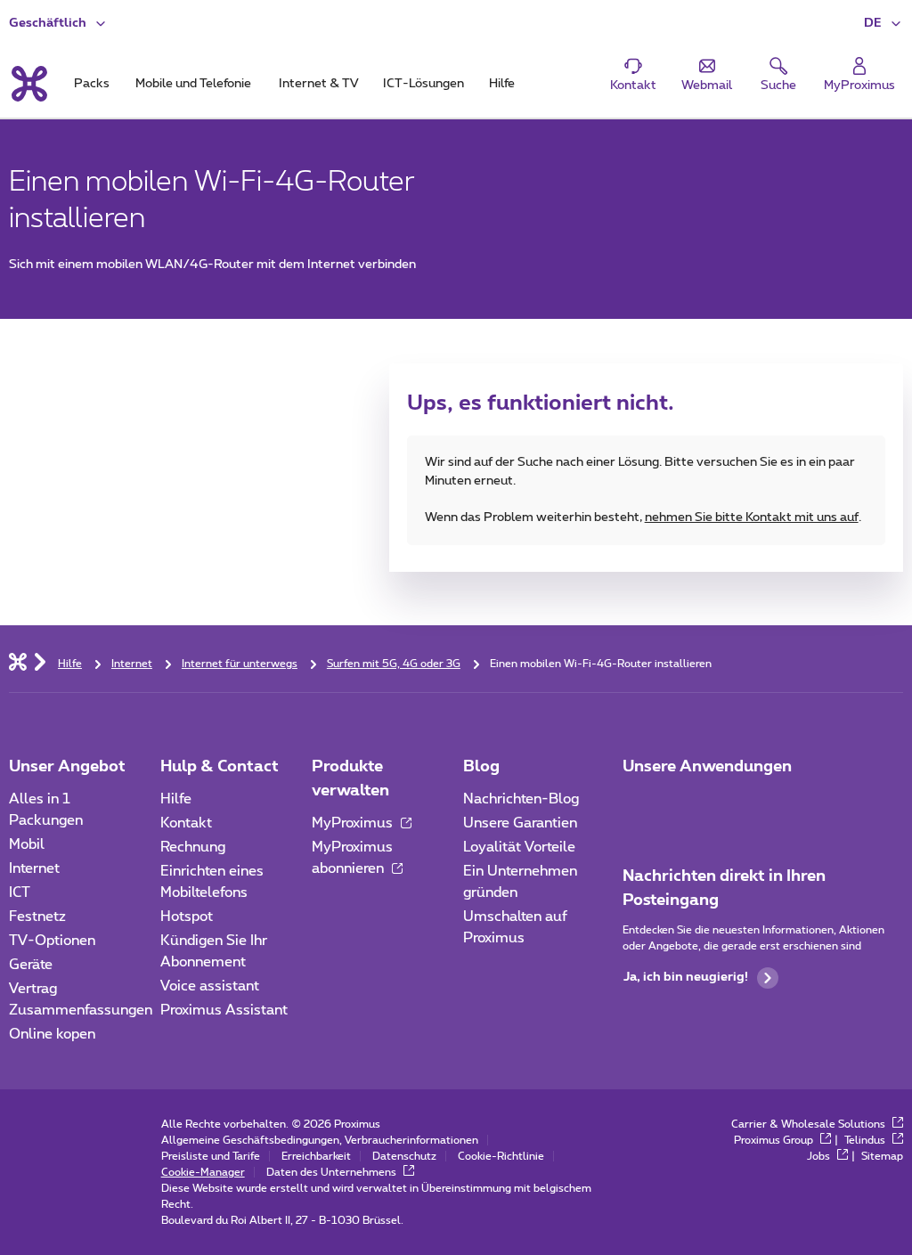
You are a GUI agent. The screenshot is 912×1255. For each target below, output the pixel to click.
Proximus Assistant (224, 1010)
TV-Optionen (52, 940)
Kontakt (186, 823)
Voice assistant (209, 986)
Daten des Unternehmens (332, 1172)
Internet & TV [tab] (318, 83)
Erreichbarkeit (316, 1156)
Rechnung (192, 847)
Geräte (31, 965)
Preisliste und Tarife (210, 1156)
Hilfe (175, 799)
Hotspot (186, 916)
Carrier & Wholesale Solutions (809, 1124)
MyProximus (354, 823)
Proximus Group (775, 1140)
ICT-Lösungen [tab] (423, 83)
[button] (883, 23)
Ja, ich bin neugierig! (685, 977)
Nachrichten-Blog (521, 799)
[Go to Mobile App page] (688, 804)
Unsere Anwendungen (707, 767)
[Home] (18, 661)
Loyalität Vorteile (519, 847)
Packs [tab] (92, 83)
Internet (34, 868)
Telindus (866, 1140)
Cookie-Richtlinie (501, 1156)
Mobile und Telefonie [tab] (193, 83)
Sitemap (882, 1156)
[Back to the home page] (28, 83)
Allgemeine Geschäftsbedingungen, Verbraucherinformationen (319, 1140)
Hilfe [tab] (502, 83)
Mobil (27, 844)
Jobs (820, 1156)
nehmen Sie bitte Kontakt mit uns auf (752, 517)
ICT (19, 892)
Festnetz (37, 916)
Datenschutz (404, 1156)
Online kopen (52, 1034)
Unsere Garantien (520, 823)
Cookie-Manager (203, 1172)
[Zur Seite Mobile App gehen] (639, 804)
